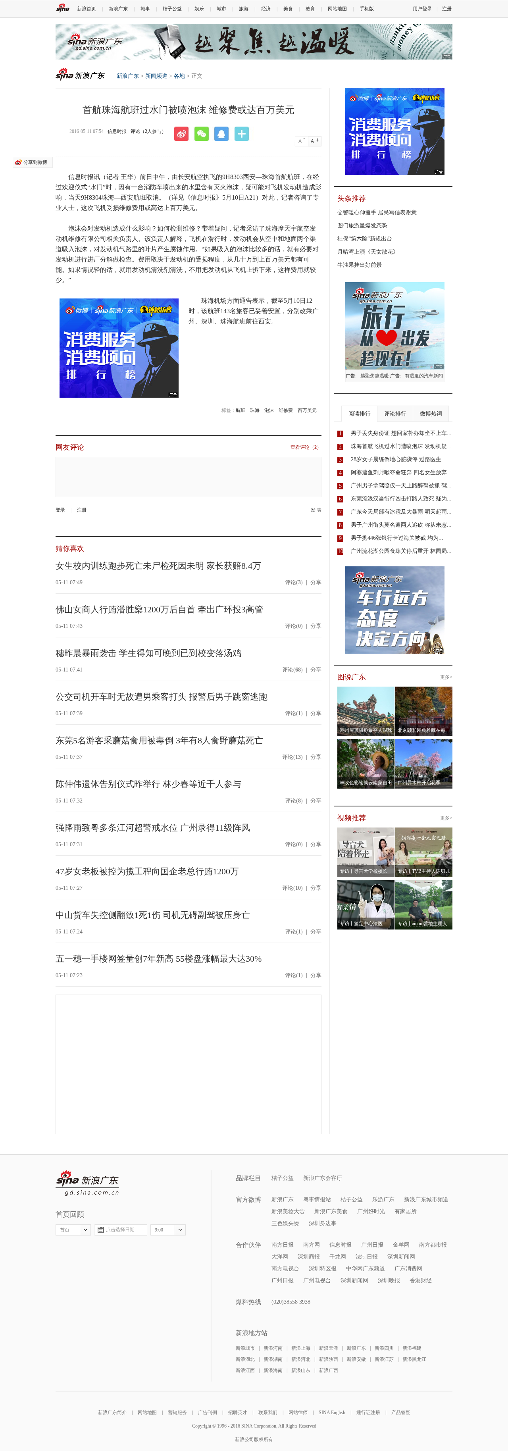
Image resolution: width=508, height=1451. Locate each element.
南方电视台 (285, 1269)
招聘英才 (237, 1412)
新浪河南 (273, 1348)
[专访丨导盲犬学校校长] (366, 832)
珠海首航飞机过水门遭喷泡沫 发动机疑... (401, 446)
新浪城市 (245, 1348)
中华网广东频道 (365, 1269)
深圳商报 (309, 1257)
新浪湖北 (245, 1359)
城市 (221, 9)
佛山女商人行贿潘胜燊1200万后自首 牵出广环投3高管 (159, 609)
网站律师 (298, 1412)
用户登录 (422, 9)
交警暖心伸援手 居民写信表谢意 (377, 213)
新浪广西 (328, 1370)
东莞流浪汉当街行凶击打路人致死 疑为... (401, 499)
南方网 (311, 1245)
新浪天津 (328, 1348)
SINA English (332, 1412)
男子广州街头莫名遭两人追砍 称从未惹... (401, 525)
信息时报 (117, 131)
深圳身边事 (323, 1223)
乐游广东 (383, 1200)
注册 (447, 9)
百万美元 (307, 410)
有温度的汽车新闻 (424, 376)
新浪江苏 (384, 1359)
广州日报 (372, 1245)
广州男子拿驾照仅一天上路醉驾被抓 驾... (401, 486)
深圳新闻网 (401, 1257)
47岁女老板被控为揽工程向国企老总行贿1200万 (147, 871)
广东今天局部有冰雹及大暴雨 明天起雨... (401, 512)
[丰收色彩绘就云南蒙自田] (366, 744)
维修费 (286, 410)
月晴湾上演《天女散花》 (367, 252)
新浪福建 (411, 1348)
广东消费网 (408, 1269)
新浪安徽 (356, 1359)
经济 (266, 9)
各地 (179, 76)
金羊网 (401, 1245)
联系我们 (267, 1412)
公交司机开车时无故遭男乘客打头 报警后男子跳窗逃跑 (161, 697)
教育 (310, 9)
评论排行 (395, 414)
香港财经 (421, 1281)
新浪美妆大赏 (288, 1211)
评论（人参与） (148, 131)
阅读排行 (359, 414)
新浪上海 (300, 1348)
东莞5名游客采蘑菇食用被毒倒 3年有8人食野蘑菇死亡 (159, 740)
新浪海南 (273, 1370)
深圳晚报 (389, 1281)
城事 (145, 9)
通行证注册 (368, 1412)
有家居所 (405, 1211)
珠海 (255, 410)
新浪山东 (300, 1370)
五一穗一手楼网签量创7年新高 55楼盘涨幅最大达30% (159, 959)
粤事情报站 (317, 1200)
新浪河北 (300, 1359)
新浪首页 (86, 9)
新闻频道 (156, 76)
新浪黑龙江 (414, 1359)
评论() (294, 582)
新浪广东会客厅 (322, 1178)
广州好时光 (371, 1211)
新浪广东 (118, 9)
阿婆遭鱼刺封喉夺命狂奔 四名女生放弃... (401, 472)
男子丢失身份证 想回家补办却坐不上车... (401, 433)
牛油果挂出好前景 (359, 265)
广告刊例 (207, 1412)
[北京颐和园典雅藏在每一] (424, 691)
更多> (446, 677)
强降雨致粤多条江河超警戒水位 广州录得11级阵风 (153, 828)
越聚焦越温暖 (374, 376)
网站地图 (337, 9)
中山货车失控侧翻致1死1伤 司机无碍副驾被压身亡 (153, 915)
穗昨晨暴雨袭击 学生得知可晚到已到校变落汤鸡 (148, 653)
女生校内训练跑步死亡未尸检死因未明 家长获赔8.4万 (158, 566)
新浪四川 (384, 1348)
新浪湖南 (273, 1359)
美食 (288, 9)
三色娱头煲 (285, 1223)
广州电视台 (317, 1281)
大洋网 (279, 1257)
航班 (240, 410)
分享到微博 (35, 162)
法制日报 (367, 1257)
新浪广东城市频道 (426, 1200)
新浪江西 (245, 1370)
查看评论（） (306, 447)
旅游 (243, 9)
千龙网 (337, 1257)
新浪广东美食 (331, 1211)
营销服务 (177, 1412)
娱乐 (199, 9)
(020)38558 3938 (290, 1302)
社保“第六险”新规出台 (364, 239)
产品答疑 (400, 1412)
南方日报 (282, 1245)
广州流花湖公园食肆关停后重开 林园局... (401, 551)
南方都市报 (433, 1245)
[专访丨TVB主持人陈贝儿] (424, 832)
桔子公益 (172, 9)
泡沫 (269, 410)
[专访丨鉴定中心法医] (366, 884)
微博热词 (431, 414)
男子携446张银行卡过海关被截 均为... (397, 538)
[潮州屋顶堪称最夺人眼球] (366, 691)
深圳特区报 (323, 1269)
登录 (60, 510)
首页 (64, 1230)
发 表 (316, 510)
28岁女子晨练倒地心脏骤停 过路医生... (398, 459)
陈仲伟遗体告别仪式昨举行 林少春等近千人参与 (148, 784)
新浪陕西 (328, 1359)
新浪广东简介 (112, 1412)
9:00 (159, 1230)
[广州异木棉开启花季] (424, 744)
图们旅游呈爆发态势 (362, 226)
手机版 (367, 9)
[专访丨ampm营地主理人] (424, 884)
